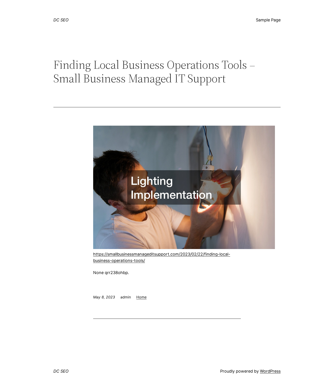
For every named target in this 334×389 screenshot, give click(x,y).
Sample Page (268, 20)
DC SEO (61, 20)
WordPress (270, 371)
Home (141, 297)
